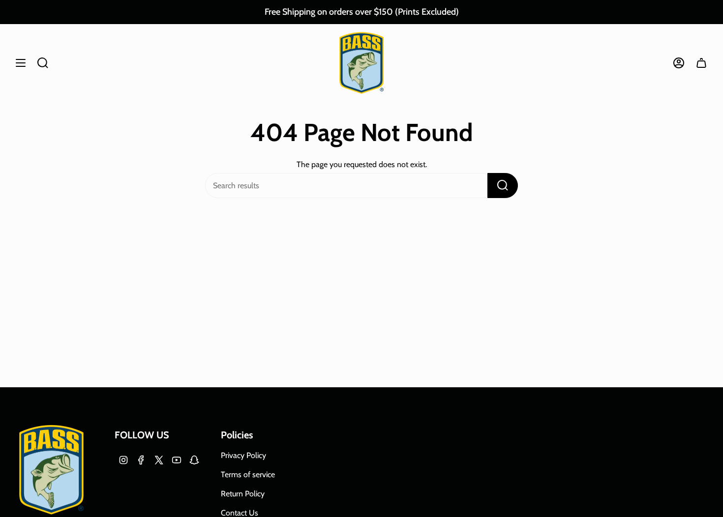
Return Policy (243, 493)
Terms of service (248, 474)
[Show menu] (20, 63)
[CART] (701, 63)
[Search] (502, 185)
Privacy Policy (243, 455)
